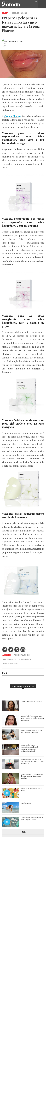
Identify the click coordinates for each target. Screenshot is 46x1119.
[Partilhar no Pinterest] (17, 650)
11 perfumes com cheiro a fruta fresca (31, 790)
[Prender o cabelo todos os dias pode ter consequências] (10, 739)
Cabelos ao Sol (26, 803)
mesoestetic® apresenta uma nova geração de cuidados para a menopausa (32, 718)
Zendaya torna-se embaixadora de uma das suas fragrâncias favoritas (32, 776)
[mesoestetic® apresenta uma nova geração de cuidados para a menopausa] (10, 725)
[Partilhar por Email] (23, 650)
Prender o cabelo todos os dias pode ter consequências (31, 731)
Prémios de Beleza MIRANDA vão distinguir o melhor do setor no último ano (32, 762)
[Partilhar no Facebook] (5, 650)
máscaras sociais (10, 663)
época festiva (25, 659)
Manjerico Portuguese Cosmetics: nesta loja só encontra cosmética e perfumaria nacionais (29, 748)
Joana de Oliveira (16, 41)
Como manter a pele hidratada (31, 701)
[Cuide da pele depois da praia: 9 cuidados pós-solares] (10, 826)
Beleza (5, 13)
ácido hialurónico (22, 655)
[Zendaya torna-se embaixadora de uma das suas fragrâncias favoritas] (10, 783)
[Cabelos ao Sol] (10, 812)
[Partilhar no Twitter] (11, 650)
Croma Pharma (9, 659)
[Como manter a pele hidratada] (10, 710)
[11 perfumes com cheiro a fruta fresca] (10, 797)
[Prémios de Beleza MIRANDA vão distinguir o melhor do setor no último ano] (10, 768)
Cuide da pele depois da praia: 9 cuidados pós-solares (32, 819)
